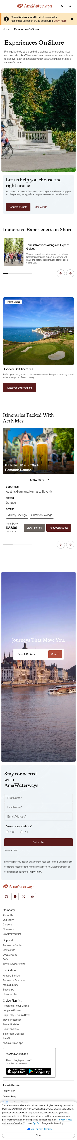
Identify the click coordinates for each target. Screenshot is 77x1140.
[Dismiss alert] (72, 19)
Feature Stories (11, 976)
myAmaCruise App (13, 1043)
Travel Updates (11, 1024)
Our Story (8, 920)
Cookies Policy (9, 1096)
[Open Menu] (7, 6)
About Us (8, 915)
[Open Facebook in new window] (15, 896)
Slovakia (47, 491)
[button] (69, 6)
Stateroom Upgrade (14, 1034)
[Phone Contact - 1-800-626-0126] (62, 6)
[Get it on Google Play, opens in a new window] (39, 1071)
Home (6, 29)
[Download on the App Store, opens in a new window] (16, 1071)
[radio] (7, 831)
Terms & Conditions (12, 1085)
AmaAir (7, 1038)
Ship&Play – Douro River (16, 1015)
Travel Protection (12, 1020)
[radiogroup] (39, 832)
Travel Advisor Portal (14, 964)
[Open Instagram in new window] (6, 896)
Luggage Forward (12, 1010)
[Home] (34, 6)
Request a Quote (12, 945)
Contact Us (9, 950)
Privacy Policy (35, 872)
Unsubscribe (10, 994)
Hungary (34, 491)
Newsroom (9, 929)
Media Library (10, 985)
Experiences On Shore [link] (26, 29)
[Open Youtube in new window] (32, 896)
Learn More (60, 20)
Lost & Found (10, 955)
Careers (7, 924)
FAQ (5, 959)
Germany (22, 491)
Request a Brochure (14, 980)
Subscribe (8, 990)
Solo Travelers (11, 1029)
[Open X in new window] (23, 896)
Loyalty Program (12, 934)
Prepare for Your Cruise (16, 1006)
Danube (11, 502)
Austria (10, 491)
